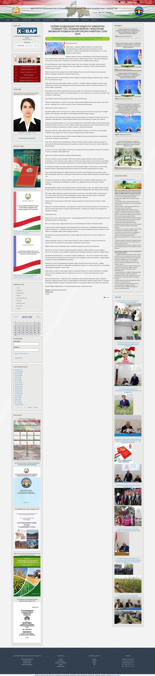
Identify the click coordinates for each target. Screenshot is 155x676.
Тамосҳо (141, 2)
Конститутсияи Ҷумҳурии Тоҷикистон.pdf (25, 189)
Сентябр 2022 (18, 404)
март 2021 (17, 373)
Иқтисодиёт (60, 661)
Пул (94, 664)
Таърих (61, 659)
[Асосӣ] (15, 11)
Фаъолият (62, 20)
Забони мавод (49, 292)
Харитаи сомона (131, 2)
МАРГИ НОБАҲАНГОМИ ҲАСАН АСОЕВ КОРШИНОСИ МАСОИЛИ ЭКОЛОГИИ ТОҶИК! (128, 530)
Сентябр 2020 (18, 371)
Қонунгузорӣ (27, 20)
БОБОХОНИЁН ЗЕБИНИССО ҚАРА (27, 132)
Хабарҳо (37, 20)
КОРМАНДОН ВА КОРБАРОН (27, 138)
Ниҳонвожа (17, 347)
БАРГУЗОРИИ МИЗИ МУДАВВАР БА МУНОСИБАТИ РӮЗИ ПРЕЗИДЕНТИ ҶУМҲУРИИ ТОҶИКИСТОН (128, 390)
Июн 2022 (17, 401)
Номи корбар (17, 341)
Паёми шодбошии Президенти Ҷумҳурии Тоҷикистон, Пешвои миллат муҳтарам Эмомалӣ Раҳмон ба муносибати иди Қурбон (128, 75)
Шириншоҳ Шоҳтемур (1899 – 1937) (28, 80)
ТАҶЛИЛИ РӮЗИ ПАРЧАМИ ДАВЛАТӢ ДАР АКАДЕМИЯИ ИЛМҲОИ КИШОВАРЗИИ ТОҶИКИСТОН (128, 344)
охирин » (36, 407)
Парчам (94, 661)
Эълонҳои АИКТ (27, 662)
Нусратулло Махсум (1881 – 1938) (28, 78)
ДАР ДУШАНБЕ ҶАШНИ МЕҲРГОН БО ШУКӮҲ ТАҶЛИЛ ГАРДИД (127, 486)
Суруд (94, 662)
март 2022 (17, 395)
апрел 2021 (17, 375)
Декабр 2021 (18, 390)
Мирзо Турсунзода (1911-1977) (29, 72)
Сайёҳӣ (61, 664)
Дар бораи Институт (49, 20)
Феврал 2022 (18, 393)
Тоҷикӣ (95, 12)
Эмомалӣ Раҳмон (28, 75)
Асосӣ (122, 2)
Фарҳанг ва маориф (60, 662)
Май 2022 (17, 399)
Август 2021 (18, 382)
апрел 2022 (17, 397)
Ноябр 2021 (17, 388)
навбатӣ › (30, 407)
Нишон (94, 659)
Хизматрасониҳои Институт (128, 179)
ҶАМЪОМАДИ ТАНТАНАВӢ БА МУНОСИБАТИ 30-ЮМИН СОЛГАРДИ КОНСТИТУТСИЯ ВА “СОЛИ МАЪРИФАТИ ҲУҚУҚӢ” (128, 441)
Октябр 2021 (18, 386)
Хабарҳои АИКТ (27, 661)
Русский (102, 12)
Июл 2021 (17, 381)
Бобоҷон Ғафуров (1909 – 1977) (29, 69)
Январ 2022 (17, 392)
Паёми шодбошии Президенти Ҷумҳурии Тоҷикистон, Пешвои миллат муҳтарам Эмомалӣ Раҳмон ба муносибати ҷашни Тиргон (128, 31)
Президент (15, 20)
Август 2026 (27, 317)
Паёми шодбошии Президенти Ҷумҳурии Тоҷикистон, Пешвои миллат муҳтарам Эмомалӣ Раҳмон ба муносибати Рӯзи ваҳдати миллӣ (128, 45)
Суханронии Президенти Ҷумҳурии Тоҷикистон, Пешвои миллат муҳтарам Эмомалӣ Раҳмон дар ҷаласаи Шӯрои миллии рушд (128, 144)
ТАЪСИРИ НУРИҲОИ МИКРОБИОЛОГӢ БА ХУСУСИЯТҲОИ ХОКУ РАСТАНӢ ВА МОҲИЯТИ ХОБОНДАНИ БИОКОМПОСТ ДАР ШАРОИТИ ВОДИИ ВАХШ (128, 561)
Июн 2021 (17, 379)
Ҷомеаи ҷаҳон (61, 666)
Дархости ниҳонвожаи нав (21, 353)
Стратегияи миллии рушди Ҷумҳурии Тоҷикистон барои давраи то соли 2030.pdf (27, 232)
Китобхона (85, 20)
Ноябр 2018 (17, 370)
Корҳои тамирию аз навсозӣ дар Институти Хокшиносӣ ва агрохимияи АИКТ (128, 301)
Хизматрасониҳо (73, 20)
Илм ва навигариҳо (27, 664)
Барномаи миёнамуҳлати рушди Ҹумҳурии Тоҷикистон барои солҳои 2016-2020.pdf (25, 276)
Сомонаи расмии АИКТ (27, 659)
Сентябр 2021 (18, 384)
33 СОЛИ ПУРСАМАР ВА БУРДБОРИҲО (128, 596)
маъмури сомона (115, 675)
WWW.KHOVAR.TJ (27, 39)
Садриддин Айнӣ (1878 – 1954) (28, 66)
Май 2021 (17, 377)
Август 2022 (18, 403)
